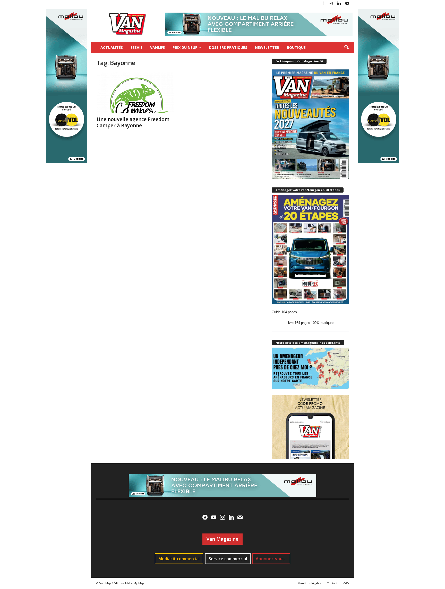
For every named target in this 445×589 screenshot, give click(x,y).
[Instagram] (331, 3)
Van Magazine (222, 539)
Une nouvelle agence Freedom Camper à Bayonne (133, 122)
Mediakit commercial (179, 558)
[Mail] (240, 517)
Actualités (111, 47)
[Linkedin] (339, 3)
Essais (136, 47)
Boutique (296, 47)
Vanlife (157, 47)
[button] (346, 47)
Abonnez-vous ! (271, 558)
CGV (346, 583)
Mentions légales (309, 583)
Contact (332, 583)
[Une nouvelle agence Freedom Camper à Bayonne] (135, 92)
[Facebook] (323, 3)
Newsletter (267, 47)
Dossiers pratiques (228, 47)
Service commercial (228, 558)
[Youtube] (347, 3)
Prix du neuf (185, 47)
